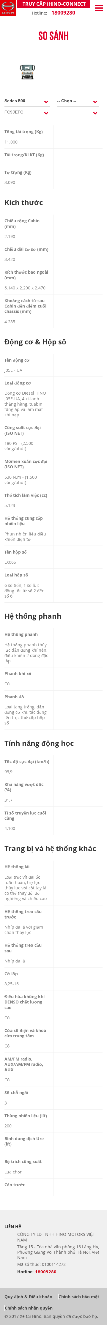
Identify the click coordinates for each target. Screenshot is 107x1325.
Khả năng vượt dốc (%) (23, 787)
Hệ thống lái (16, 866)
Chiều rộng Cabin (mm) (22, 223)
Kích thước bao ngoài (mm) (26, 275)
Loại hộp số (16, 575)
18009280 (62, 12)
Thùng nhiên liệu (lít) (25, 1115)
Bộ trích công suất (23, 1161)
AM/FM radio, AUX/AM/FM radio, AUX (23, 1064)
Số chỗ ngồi (16, 1092)
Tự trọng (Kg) (18, 172)
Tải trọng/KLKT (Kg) (24, 154)
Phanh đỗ (14, 696)
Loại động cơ (17, 383)
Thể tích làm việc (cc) (25, 495)
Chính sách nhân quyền (29, 1308)
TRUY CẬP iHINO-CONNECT (53, 4)
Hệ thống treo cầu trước (23, 914)
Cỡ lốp (11, 973)
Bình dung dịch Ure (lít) (24, 1141)
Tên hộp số (15, 552)
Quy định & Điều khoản (28, 1296)
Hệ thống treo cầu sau (23, 948)
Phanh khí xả (17, 673)
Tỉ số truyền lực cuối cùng (25, 815)
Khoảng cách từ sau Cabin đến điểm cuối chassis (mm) (25, 306)
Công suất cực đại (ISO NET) (22, 430)
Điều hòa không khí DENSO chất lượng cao (24, 1002)
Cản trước (14, 1184)
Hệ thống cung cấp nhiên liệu (23, 521)
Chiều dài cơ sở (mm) (26, 249)
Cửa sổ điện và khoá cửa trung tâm (25, 1033)
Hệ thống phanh (21, 634)
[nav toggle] (99, 8)
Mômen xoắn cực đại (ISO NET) (25, 464)
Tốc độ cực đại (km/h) (26, 761)
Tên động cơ (16, 360)
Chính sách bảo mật (79, 1296)
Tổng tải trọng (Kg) (23, 131)
